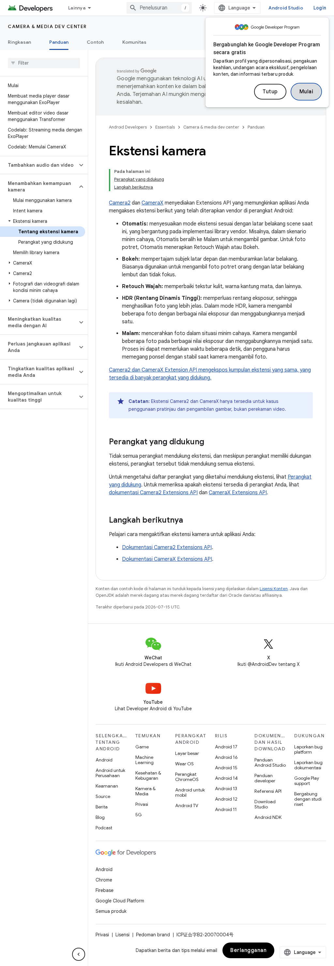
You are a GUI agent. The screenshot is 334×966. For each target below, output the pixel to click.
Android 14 (226, 778)
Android (104, 760)
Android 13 (226, 788)
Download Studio (265, 804)
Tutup (270, 91)
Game (142, 747)
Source (103, 796)
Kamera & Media (145, 791)
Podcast (104, 828)
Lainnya (76, 8)
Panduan (58, 42)
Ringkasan (19, 42)
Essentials (165, 127)
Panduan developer (264, 778)
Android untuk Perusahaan (110, 772)
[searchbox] (44, 63)
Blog (100, 817)
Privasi (141, 804)
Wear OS (184, 764)
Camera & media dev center (47, 26)
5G (138, 815)
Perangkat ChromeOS (187, 776)
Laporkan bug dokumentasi (308, 765)
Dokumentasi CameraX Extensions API (167, 559)
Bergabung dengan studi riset (308, 799)
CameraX (152, 203)
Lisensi (122, 934)
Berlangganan (248, 950)
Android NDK (267, 817)
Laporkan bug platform (308, 749)
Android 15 (226, 768)
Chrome (104, 880)
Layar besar (187, 753)
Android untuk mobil (190, 792)
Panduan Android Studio (270, 762)
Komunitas (134, 42)
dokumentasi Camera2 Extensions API (153, 492)
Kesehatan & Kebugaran (148, 775)
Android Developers (128, 127)
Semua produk (111, 911)
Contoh (95, 42)
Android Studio (285, 8)
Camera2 (119, 203)
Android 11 (226, 809)
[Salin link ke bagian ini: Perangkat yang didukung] (210, 442)
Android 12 (226, 799)
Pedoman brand (153, 934)
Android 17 (226, 747)
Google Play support (306, 780)
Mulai (306, 91)
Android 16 (226, 757)
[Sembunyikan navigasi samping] (78, 954)
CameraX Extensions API (238, 492)
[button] (38, 165)
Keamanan (107, 786)
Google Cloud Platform (120, 901)
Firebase (105, 890)
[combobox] (159, 8)
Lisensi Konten (274, 588)
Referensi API (267, 791)
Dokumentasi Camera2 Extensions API (167, 547)
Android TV (186, 805)
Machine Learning (144, 759)
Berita (102, 807)
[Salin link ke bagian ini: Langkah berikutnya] (189, 521)
